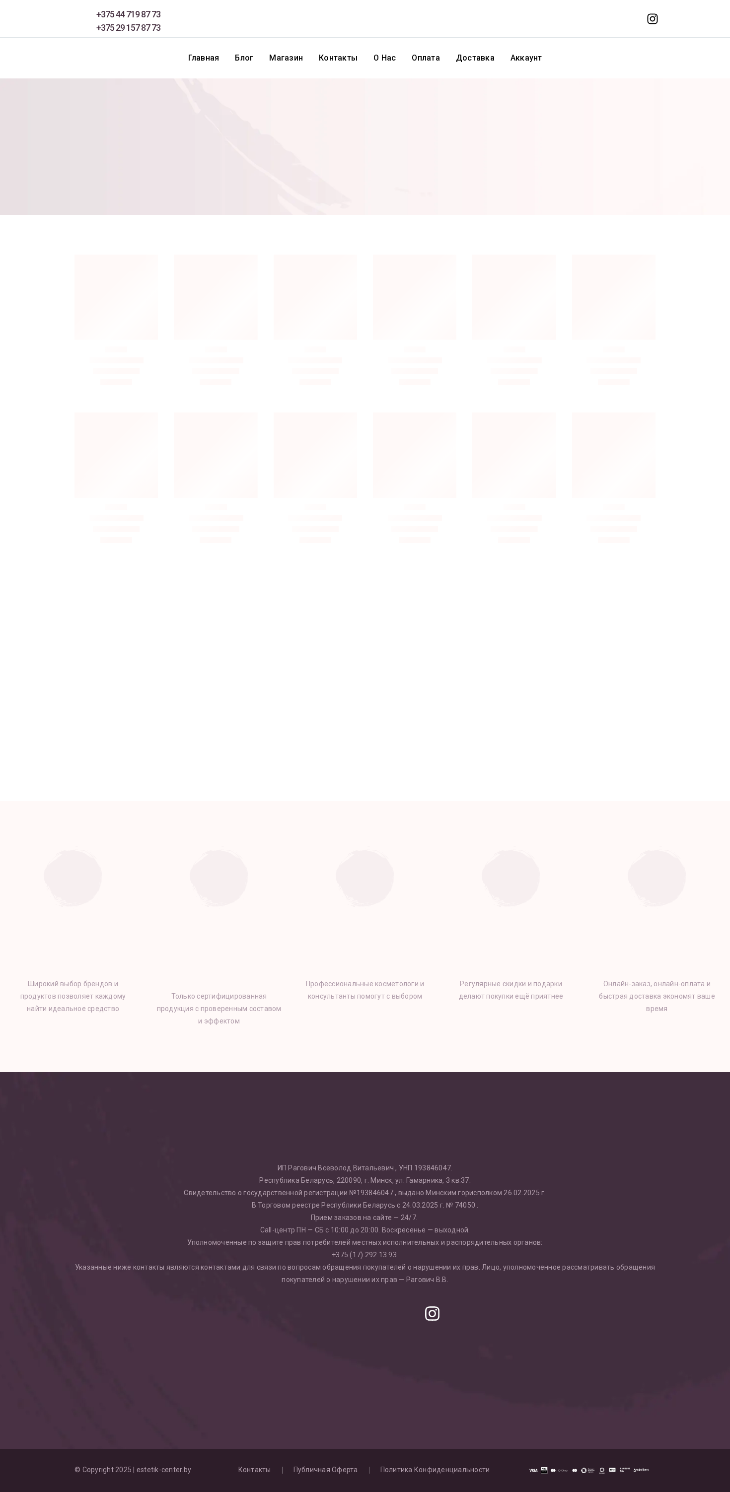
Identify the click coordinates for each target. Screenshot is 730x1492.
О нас (384, 58)
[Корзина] (630, 19)
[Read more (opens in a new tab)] (116, 18)
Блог (244, 58)
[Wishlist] (586, 19)
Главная (203, 58)
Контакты (338, 58)
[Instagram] (432, 1313)
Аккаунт (526, 58)
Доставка (475, 58)
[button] (608, 19)
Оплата (426, 58)
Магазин (286, 58)
